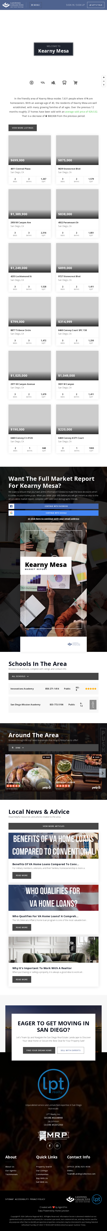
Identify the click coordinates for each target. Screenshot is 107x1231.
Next (102, 773)
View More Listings (22, 128)
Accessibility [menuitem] (22, 1199)
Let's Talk (96, 5)
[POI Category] (31, 83)
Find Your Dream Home (39, 1050)
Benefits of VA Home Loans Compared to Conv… (45, 864)
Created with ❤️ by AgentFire (53, 1207)
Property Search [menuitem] (44, 1166)
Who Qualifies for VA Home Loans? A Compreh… (45, 916)
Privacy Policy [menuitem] (37, 1199)
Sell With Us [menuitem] (41, 1182)
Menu (36, 5)
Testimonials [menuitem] (11, 1174)
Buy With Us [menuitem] (42, 1178)
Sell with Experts (71, 1050)
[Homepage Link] (13, 4)
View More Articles (53, 826)
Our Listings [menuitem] (42, 1170)
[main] (53, 502)
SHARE (47, 757)
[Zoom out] (104, 81)
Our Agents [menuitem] (10, 1170)
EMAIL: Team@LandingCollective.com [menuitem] (81, 1172)
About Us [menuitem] (9, 1166)
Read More (22, 875)
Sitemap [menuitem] (9, 1199)
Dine (18, 747)
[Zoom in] (104, 77)
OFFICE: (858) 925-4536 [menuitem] (78, 1166)
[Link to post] (53, 846)
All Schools (18, 676)
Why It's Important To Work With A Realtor (42, 968)
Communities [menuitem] (42, 1174)
